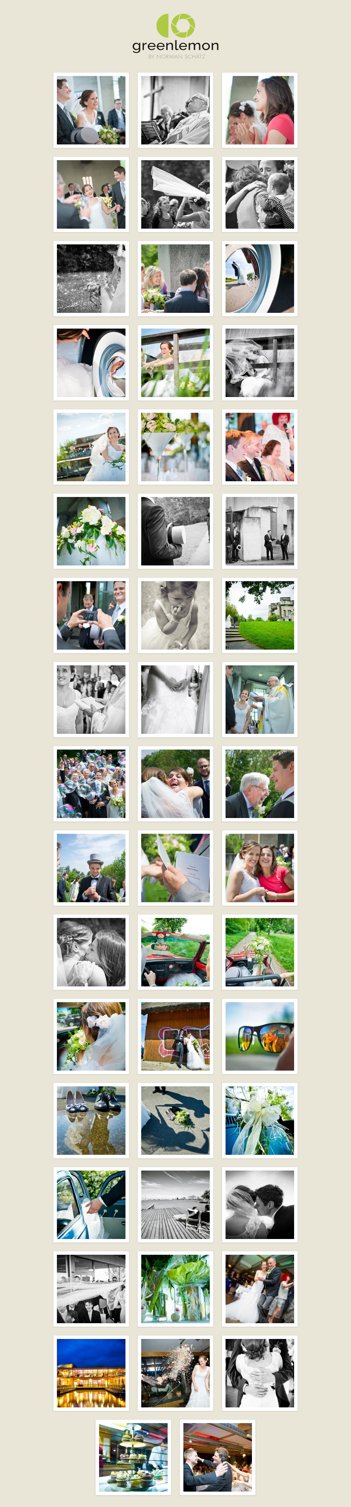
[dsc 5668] (260, 1373)
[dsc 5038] (91, 1289)
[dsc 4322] (175, 868)
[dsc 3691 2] (260, 531)
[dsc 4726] (91, 1205)
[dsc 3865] (91, 700)
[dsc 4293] (91, 868)
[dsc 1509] (260, 110)
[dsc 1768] (175, 279)
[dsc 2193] (260, 447)
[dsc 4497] (175, 952)
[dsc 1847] (91, 363)
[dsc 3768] (260, 615)
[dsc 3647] (175, 531)
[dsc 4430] (260, 868)
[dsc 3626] (91, 531)
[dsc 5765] (133, 1457)
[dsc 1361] (91, 110)
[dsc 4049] (91, 784)
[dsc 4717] (175, 1121)
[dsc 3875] (175, 700)
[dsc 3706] (91, 615)
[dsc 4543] (91, 1036)
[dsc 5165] (175, 1289)
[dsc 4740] (175, 1205)
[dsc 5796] (218, 1457)
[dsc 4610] (175, 1036)
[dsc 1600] (260, 194)
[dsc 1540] (91, 194)
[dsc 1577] (175, 194)
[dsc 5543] (91, 1373)
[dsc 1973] (91, 447)
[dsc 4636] (260, 1036)
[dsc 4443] (91, 952)
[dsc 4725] (260, 1121)
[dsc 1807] (260, 279)
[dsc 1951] (260, 363)
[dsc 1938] (175, 363)
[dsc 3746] (175, 615)
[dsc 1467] (175, 110)
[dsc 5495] (260, 1289)
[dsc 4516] (260, 952)
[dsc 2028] (175, 447)
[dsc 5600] (175, 1373)
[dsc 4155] (260, 784)
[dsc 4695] (91, 1121)
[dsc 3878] (260, 700)
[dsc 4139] (175, 784)
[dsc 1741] (91, 279)
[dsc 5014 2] (260, 1205)
